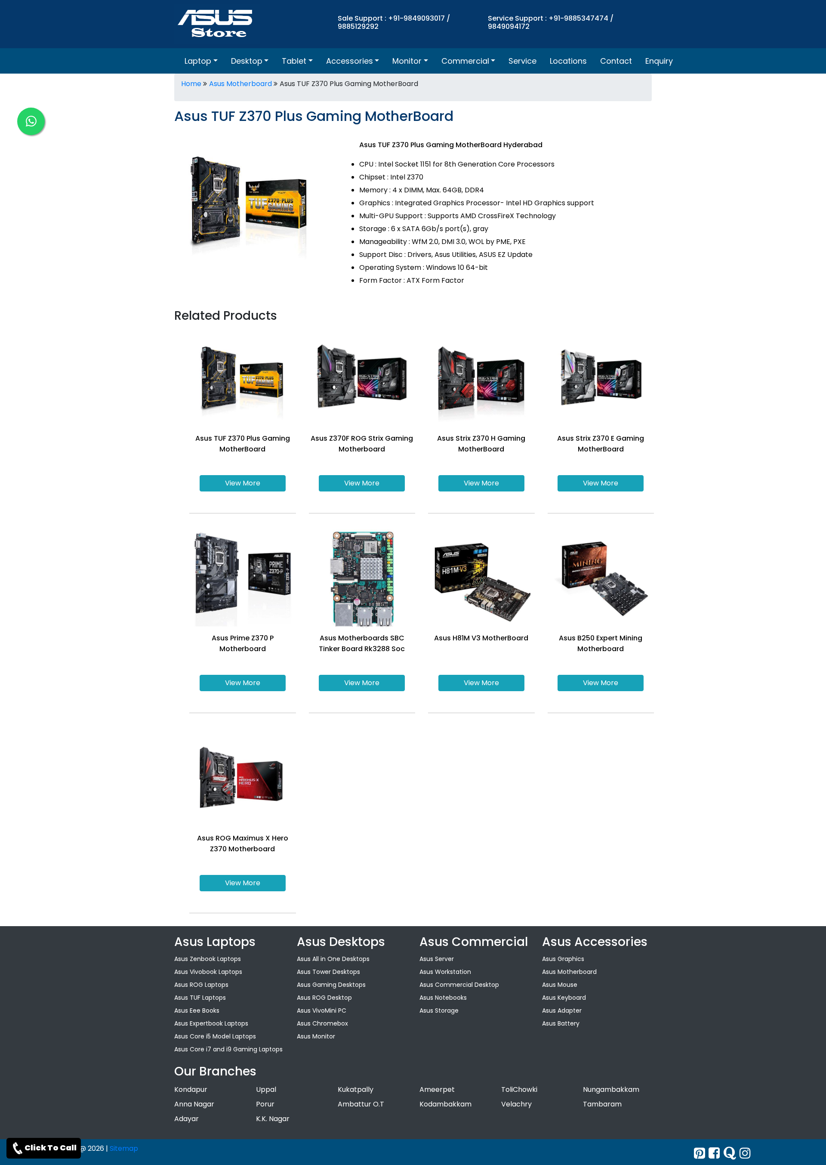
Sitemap (124, 1148)
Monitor (407, 61)
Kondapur (190, 1089)
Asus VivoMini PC (321, 1010)
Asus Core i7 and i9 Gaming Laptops (228, 1049)
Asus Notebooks (443, 997)
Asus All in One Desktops (333, 959)
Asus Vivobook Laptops (208, 971)
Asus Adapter (562, 1010)
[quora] (729, 1153)
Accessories (349, 61)
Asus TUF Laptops (200, 997)
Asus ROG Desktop (324, 997)
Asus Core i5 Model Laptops (215, 1036)
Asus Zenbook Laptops (207, 959)
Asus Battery (560, 1023)
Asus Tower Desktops (328, 971)
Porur (265, 1104)
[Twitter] (699, 1153)
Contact (616, 61)
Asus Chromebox (322, 1023)
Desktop (246, 61)
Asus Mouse (559, 984)
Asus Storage (439, 1010)
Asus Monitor (316, 1036)
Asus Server (436, 959)
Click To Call (51, 1147)
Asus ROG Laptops (201, 984)
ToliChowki (519, 1089)
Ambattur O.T (361, 1104)
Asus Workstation (445, 971)
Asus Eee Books (196, 1010)
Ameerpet (437, 1089)
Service (522, 61)
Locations (568, 61)
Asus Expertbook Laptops (211, 1023)
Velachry (516, 1104)
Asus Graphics (563, 959)
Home (191, 84)
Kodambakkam (445, 1104)
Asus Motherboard (240, 84)
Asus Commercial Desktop (459, 984)
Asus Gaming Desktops (331, 984)
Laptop (198, 61)
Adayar (186, 1119)
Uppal (266, 1089)
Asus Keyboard (564, 997)
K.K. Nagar (273, 1119)
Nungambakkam (611, 1089)
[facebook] (714, 1153)
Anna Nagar (194, 1104)
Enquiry (659, 61)
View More (242, 483)
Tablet (294, 61)
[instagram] (745, 1153)
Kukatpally (355, 1089)
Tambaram (602, 1104)
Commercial (465, 61)
